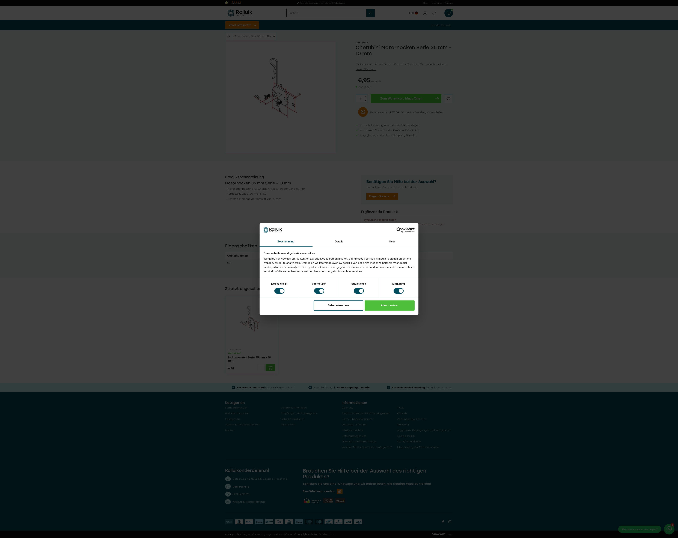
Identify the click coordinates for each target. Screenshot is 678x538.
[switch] (319, 291)
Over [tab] (392, 241)
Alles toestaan (389, 305)
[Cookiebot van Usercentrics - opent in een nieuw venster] (399, 230)
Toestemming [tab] (286, 241)
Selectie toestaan (338, 305)
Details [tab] (339, 241)
